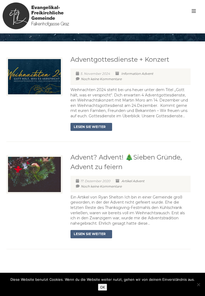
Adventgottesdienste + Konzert (119, 59)
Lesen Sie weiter (90, 127)
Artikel (126, 181)
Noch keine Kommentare (101, 79)
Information (131, 74)
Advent (147, 74)
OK (102, 287)
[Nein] (198, 284)
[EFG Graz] (35, 15)
